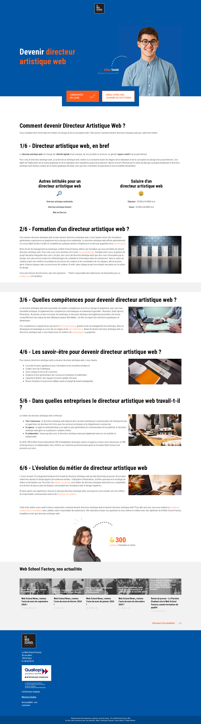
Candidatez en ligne (76, 96)
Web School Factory (67, 326)
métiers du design (62, 482)
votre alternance (76, 329)
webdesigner (120, 243)
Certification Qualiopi (31, 691)
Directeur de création (66, 494)
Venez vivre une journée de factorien (118, 96)
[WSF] (99, 8)
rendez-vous (25, 276)
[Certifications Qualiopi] (36, 676)
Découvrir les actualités (163, 623)
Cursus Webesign (86, 252)
